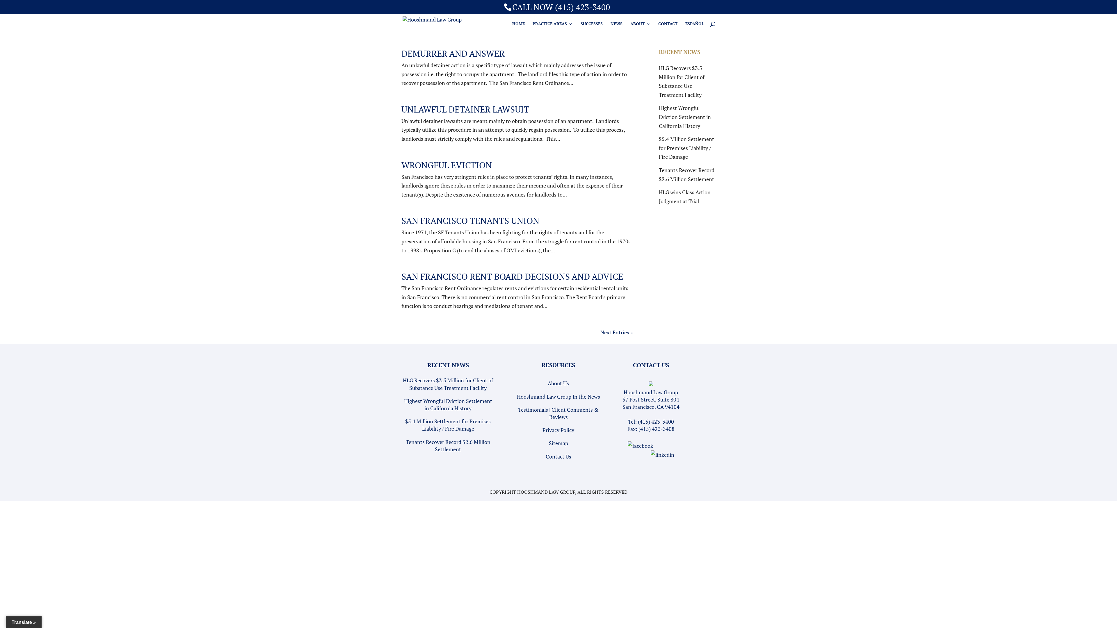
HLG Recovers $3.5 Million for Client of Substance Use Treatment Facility (448, 384)
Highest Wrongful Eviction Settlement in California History (685, 116)
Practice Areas (550, 24)
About (637, 24)
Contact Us (558, 456)
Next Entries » (616, 332)
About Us (558, 383)
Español (694, 24)
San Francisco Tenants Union (470, 220)
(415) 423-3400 (656, 421)
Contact (667, 24)
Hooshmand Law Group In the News (558, 396)
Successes (592, 24)
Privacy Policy (558, 430)
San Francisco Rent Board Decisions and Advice (512, 276)
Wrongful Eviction (446, 165)
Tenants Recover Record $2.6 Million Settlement (448, 445)
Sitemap (558, 443)
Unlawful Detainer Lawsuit (465, 109)
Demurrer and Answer (453, 53)
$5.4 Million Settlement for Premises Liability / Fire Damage (686, 147)
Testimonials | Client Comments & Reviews (558, 413)
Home (518, 24)
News (616, 24)
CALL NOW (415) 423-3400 (561, 7)
